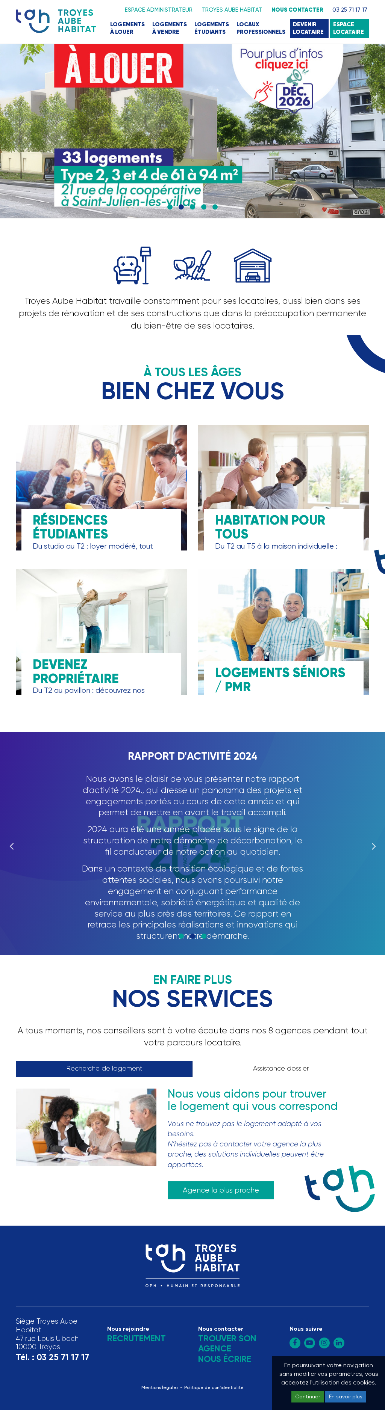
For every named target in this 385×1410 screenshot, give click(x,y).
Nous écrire (224, 1359)
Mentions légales (159, 1388)
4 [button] (204, 207)
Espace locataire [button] (348, 28)
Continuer (307, 1396)
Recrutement (136, 1339)
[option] (192, 131)
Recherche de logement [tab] (104, 1068)
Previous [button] (11, 844)
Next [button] (373, 844)
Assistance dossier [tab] (281, 1068)
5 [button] (215, 207)
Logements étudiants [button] (211, 28)
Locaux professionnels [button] (260, 28)
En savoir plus (345, 1396)
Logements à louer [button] (127, 28)
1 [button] (170, 207)
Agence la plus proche (221, 1190)
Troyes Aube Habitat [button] (232, 10)
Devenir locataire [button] (308, 28)
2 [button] (181, 207)
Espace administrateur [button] (158, 10)
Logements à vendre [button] (169, 28)
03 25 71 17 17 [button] (349, 10)
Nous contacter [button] (297, 10)
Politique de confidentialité (214, 1388)
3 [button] (192, 207)
